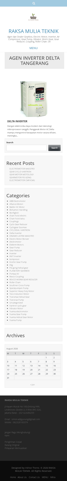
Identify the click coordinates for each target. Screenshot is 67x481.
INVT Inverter (15, 256)
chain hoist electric (18, 215)
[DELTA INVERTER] (33, 98)
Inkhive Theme (32, 467)
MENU (45, 477)
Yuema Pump (16, 320)
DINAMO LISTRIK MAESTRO (22, 235)
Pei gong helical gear (19, 267)
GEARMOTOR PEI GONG (20, 177)
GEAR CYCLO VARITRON (20, 171)
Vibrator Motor (16, 308)
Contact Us (34, 477)
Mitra (52, 477)
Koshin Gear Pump (18, 262)
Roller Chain (15, 282)
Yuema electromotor (19, 311)
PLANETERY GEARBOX (19, 270)
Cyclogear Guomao (18, 227)
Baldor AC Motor (17, 207)
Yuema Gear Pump (18, 314)
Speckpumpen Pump (19, 288)
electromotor (15, 241)
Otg (11, 265)
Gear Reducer (16, 250)
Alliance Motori (16, 204)
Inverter (13, 253)
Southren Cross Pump (20, 285)
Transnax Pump (17, 299)
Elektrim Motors (17, 244)
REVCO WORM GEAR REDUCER (23, 279)
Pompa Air (14, 273)
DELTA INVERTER (17, 121)
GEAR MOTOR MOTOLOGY (22, 174)
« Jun (32, 384)
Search (9, 142)
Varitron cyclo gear (18, 305)
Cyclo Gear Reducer (18, 224)
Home (13, 477)
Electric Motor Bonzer (19, 238)
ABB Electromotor (18, 201)
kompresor (14, 259)
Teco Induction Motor (19, 293)
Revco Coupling (17, 276)
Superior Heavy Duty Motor (22, 291)
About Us (22, 477)
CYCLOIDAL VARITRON (20, 230)
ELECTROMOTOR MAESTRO (22, 168)
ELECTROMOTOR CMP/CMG (22, 180)
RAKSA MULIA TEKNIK (34, 31)
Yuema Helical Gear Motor (21, 317)
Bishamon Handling (18, 209)
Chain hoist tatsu (17, 218)
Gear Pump (15, 247)
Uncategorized (16, 302)
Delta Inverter (16, 233)
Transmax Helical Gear (20, 296)
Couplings (14, 221)
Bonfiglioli (14, 212)
